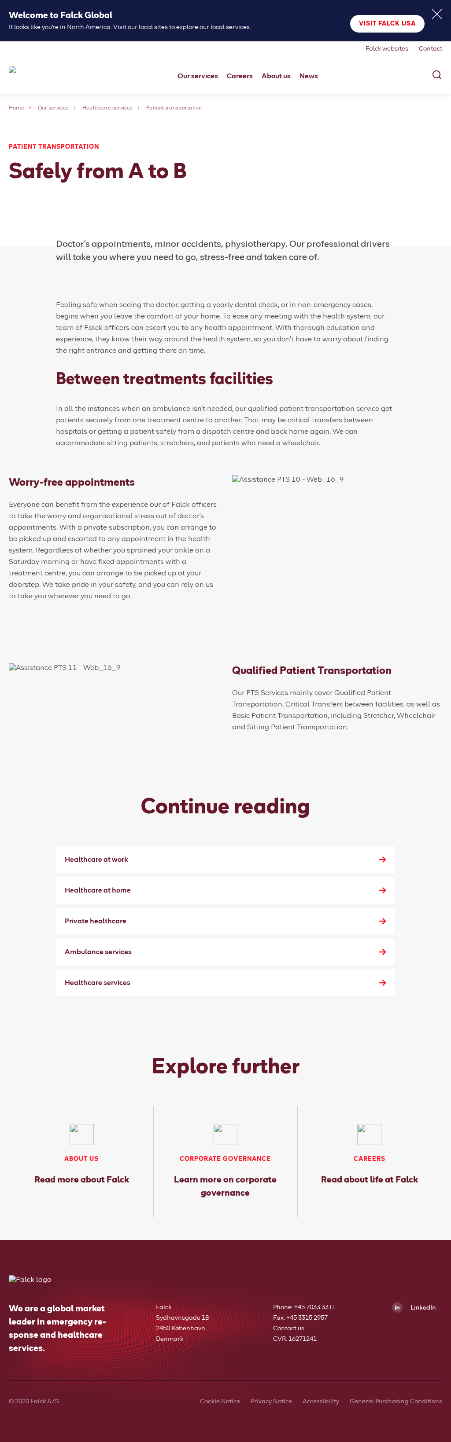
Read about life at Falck (369, 1179)
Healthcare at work (96, 859)
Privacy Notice (271, 1401)
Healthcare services (107, 108)
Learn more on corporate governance (225, 1186)
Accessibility (321, 1401)
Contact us (288, 1328)
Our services (53, 108)
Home (16, 108)
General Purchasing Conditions (396, 1401)
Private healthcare (95, 921)
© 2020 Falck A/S (34, 1401)
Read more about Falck (81, 1179)
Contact (430, 49)
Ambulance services (98, 951)
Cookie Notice (220, 1401)
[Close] (437, 14)
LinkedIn (422, 1308)
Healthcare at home (98, 890)
